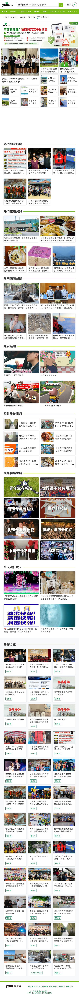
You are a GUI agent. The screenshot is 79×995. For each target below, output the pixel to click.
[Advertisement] (39, 125)
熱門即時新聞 (13, 144)
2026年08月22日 (11, 17)
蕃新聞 (4, 11)
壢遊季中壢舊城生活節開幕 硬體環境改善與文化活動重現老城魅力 (39, 913)
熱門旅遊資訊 (13, 211)
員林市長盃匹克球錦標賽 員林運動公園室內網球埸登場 (39, 831)
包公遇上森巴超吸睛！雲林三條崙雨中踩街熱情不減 (39, 804)
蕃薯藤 (7, 4)
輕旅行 (13, 11)
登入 (69, 4)
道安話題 (10, 346)
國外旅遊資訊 (13, 414)
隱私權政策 (53, 987)
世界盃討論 (72, 11)
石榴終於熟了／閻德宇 (14, 719)
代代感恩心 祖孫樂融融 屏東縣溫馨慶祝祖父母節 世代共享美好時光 (15, 886)
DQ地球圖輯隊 (25, 11)
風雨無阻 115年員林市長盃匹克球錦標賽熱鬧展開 (14, 858)
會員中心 (37, 987)
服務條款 (45, 987)
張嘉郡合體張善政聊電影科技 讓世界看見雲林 (14, 776)
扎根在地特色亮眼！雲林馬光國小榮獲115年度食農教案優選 (39, 749)
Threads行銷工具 (57, 11)
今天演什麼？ (13, 567)
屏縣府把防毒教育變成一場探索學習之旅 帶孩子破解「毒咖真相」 (39, 886)
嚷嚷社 (37, 11)
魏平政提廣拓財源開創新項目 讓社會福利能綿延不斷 (63, 831)
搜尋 (45, 11)
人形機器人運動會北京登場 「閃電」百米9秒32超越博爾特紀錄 (63, 858)
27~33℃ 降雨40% (38, 17)
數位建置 (62, 987)
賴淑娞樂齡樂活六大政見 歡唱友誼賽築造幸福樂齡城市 (39, 776)
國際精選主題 (13, 473)
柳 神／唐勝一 (60, 719)
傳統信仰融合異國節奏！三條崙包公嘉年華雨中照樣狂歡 (63, 776)
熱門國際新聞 (13, 279)
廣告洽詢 (69, 987)
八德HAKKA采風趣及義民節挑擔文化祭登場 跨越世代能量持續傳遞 (15, 749)
